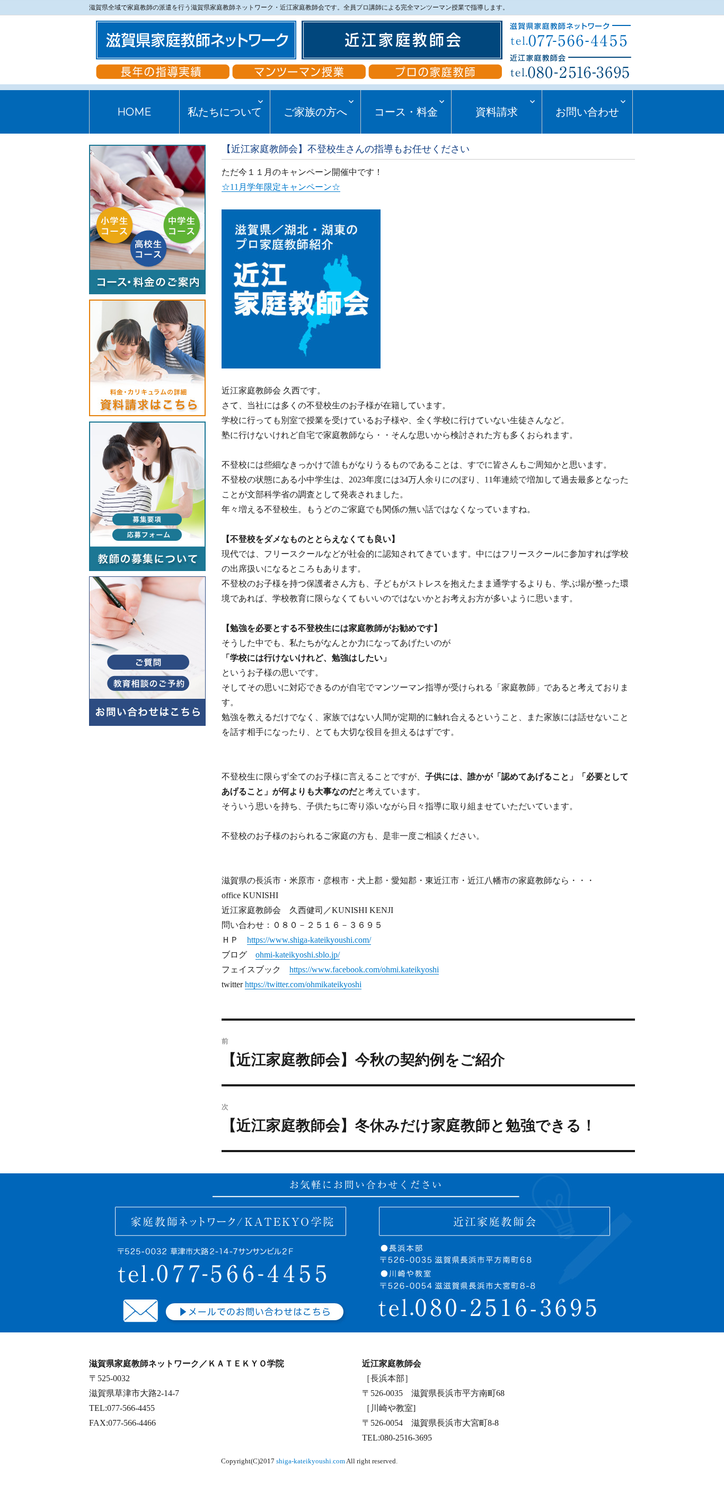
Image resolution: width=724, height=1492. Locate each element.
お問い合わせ (587, 112)
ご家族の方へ (315, 112)
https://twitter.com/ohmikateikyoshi (303, 984)
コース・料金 (406, 112)
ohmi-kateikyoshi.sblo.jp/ (297, 954)
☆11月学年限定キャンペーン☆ (281, 186)
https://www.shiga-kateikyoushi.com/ (309, 939)
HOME (134, 112)
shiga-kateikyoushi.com (310, 1461)
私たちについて (225, 112)
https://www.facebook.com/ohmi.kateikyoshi (364, 969)
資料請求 (496, 112)
